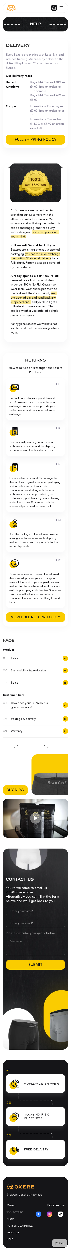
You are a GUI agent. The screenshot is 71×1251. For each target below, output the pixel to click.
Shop (10, 1219)
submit (35, 964)
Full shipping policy (35, 139)
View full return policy (35, 617)
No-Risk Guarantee (20, 1225)
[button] (54, 8)
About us (13, 1232)
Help (10, 1239)
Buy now (15, 790)
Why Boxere (15, 1212)
